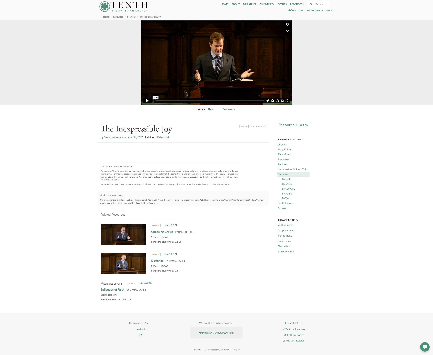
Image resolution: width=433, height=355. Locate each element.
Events (282, 4)
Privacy (235, 349)
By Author (287, 193)
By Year (286, 198)
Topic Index (284, 241)
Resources (297, 4)
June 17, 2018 (171, 225)
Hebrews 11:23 (170, 270)
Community (266, 4)
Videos (282, 208)
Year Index (283, 246)
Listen (211, 109)
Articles (282, 144)
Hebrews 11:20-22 (121, 299)
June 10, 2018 (171, 254)
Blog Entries (285, 149)
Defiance (157, 260)
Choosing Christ (162, 231)
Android (140, 329)
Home (224, 4)
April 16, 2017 (135, 137)
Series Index (285, 235)
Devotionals (285, 154)
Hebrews (163, 237)
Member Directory (314, 10)
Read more (153, 202)
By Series (287, 184)
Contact (329, 10)
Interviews (284, 159)
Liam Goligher (186, 232)
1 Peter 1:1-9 (162, 137)
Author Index (285, 225)
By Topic (286, 179)
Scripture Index (286, 230)
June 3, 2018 (146, 282)
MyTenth (292, 10)
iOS (140, 335)
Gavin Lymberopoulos (115, 137)
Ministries (249, 4)
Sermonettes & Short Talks (293, 169)
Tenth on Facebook (295, 329)
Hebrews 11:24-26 (171, 241)
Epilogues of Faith (112, 289)
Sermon (244, 126)
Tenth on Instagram (295, 340)
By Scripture (288, 188)
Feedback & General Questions (218, 332)
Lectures (283, 164)
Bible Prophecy (258, 126)
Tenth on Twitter (295, 335)
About (236, 4)
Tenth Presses (286, 203)
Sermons (131, 16)
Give (301, 10)
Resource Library (293, 125)
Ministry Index (286, 251)
